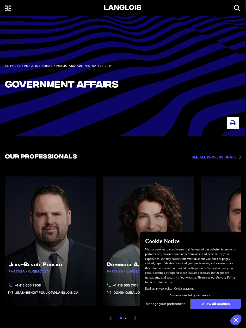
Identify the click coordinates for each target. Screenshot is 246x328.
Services (13, 65)
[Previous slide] (110, 318)
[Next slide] (135, 318)
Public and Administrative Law (84, 65)
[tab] (121, 318)
